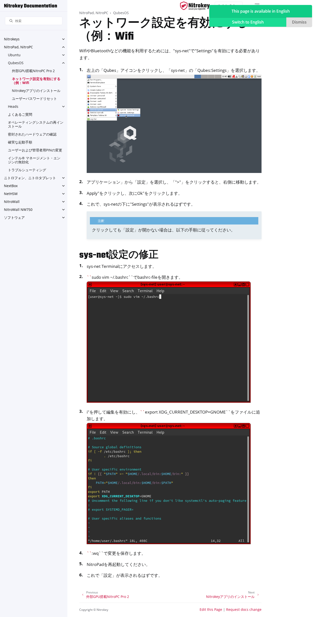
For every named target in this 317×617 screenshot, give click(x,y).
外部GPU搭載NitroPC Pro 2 (33, 70)
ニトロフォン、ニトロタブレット (30, 177)
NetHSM (11, 193)
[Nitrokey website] (195, 5)
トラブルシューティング (27, 170)
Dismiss (299, 22)
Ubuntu (14, 55)
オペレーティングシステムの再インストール (35, 124)
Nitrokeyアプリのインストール (36, 90)
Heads (13, 106)
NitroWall (12, 201)
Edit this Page (211, 609)
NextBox (11, 185)
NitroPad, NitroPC (18, 47)
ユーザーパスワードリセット (34, 98)
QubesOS (16, 62)
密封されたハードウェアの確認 (32, 134)
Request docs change (244, 609)
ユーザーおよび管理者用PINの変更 (35, 150)
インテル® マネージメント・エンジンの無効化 (34, 160)
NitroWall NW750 (18, 209)
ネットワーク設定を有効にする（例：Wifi (36, 80)
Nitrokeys (12, 39)
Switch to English (248, 22)
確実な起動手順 (20, 142)
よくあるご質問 (20, 114)
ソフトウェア (14, 217)
